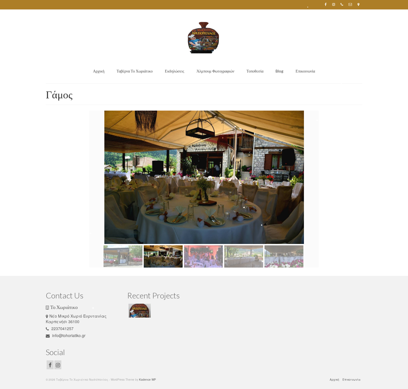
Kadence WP (147, 379)
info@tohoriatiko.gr (68, 335)
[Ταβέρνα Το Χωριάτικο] (139, 311)
